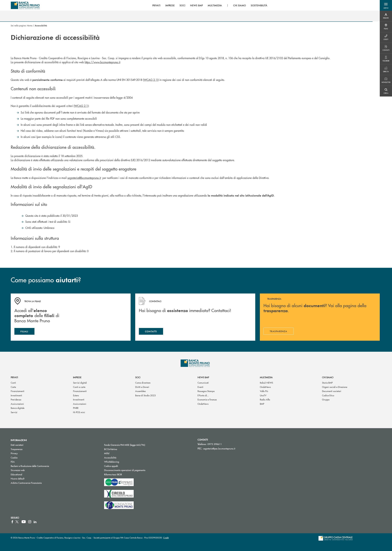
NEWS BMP (203, 377)
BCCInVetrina (110, 449)
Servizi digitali (80, 382)
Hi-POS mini (79, 412)
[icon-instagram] (29, 521)
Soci (137, 377)
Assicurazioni (17, 403)
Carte (13, 386)
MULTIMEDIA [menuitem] (215, 5)
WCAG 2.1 (150, 80)
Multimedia (266, 377)
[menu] (210, 5)
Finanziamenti (17, 391)
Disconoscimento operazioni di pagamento (124, 470)
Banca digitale (17, 407)
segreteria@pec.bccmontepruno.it (219, 448)
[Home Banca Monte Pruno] (25, 5)
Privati (14, 377)
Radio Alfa (265, 399)
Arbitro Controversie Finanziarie (38, 482)
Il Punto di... (203, 395)
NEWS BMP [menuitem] (196, 5)
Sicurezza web (18, 470)
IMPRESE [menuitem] (170, 5)
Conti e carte (79, 386)
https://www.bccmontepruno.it (102, 62)
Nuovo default (17, 478)
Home (29, 25)
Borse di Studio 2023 (145, 395)
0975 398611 (214, 444)
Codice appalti (122, 466)
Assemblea (140, 391)
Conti (13, 382)
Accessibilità (110, 457)
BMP (262, 403)
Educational (16, 474)
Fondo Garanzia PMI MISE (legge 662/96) (136, 444)
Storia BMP (327, 382)
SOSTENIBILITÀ (259, 5)
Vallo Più (264, 391)
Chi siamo (327, 377)
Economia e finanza (207, 399)
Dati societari (17, 444)
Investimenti (16, 395)
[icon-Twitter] (17, 521)
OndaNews (203, 403)
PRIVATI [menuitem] (156, 5)
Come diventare (142, 382)
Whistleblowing (111, 461)
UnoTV (263, 395)
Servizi (14, 412)
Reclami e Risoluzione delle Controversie (30, 466)
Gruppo (326, 399)
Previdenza (16, 399)
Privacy (14, 453)
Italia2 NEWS (266, 382)
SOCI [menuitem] (182, 5)
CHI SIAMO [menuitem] (239, 5)
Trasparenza (16, 449)
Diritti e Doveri (142, 386)
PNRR (75, 407)
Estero (76, 395)
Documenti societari (331, 391)
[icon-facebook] (12, 521)
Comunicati (203, 382)
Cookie (14, 457)
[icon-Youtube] (23, 521)
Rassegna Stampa (206, 391)
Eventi (200, 386)
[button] (386, 5)
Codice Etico (328, 395)
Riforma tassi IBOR (124, 474)
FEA (13, 461)
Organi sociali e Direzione (334, 386)
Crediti (166, 537)
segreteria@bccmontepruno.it (84, 178)
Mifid (106, 453)
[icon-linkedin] (35, 521)
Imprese (77, 377)
